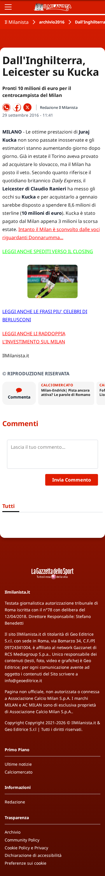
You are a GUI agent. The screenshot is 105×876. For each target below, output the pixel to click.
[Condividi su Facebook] (17, 107)
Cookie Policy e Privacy (26, 847)
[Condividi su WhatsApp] (6, 107)
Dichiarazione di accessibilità (33, 855)
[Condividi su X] (27, 107)
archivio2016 (51, 22)
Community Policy (22, 840)
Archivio (12, 832)
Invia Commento (71, 480)
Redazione (15, 802)
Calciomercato (18, 772)
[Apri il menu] (8, 6)
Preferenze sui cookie (25, 863)
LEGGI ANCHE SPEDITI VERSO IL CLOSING (47, 251)
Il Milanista (17, 22)
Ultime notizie (18, 764)
